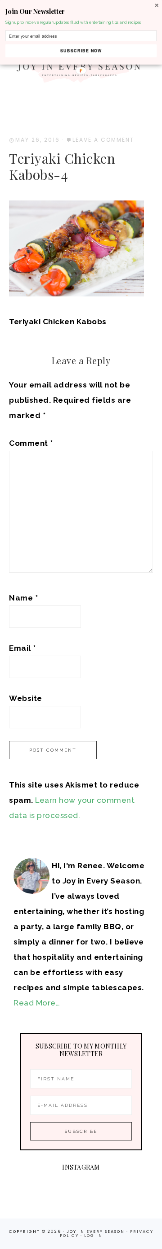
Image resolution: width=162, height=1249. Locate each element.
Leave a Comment (103, 140)
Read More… (37, 1002)
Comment (31, 443)
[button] (81, 11)
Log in (93, 1235)
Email (22, 648)
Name (23, 597)
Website (25, 698)
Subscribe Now (81, 50)
